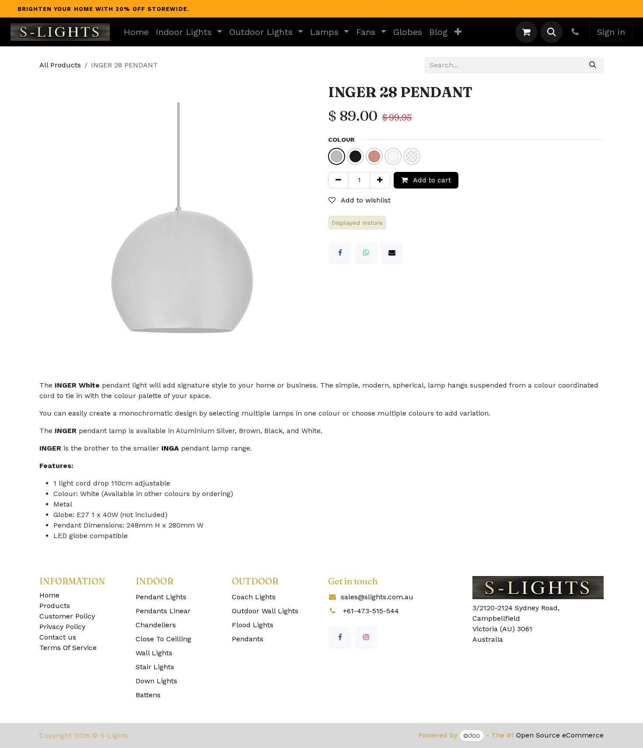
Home (49, 595)
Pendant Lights (161, 597)
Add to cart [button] (431, 180)
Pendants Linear (163, 611)
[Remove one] (338, 180)
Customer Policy (67, 616)
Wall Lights (154, 653)
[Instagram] (366, 636)
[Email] (391, 252)
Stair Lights (155, 667)
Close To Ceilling (163, 639)
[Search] (593, 65)
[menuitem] (136, 32)
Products (54, 605)
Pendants (247, 639)
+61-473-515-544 (371, 611)
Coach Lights (254, 597)
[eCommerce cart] (526, 32)
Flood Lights (252, 625)
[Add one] (380, 180)
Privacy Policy (62, 626)
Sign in (611, 32)
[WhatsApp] (366, 252)
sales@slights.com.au (377, 597)
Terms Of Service (68, 647)
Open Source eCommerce (560, 735)
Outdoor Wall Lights (265, 611)
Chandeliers (156, 625)
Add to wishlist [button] (365, 200)
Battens (148, 695)
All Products (60, 65)
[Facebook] (339, 252)
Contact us (57, 637)
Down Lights (156, 681)
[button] (552, 32)
